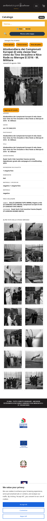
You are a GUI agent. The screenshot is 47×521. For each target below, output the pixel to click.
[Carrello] (43, 6)
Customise (23, 510)
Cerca (5, 33)
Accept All (23, 504)
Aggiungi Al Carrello (11, 110)
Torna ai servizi (22, 44)
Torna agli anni (8, 44)
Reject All (23, 516)
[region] (23, 502)
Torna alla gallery (36, 44)
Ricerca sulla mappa (27, 34)
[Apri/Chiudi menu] (36, 6)
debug (41, 17)
